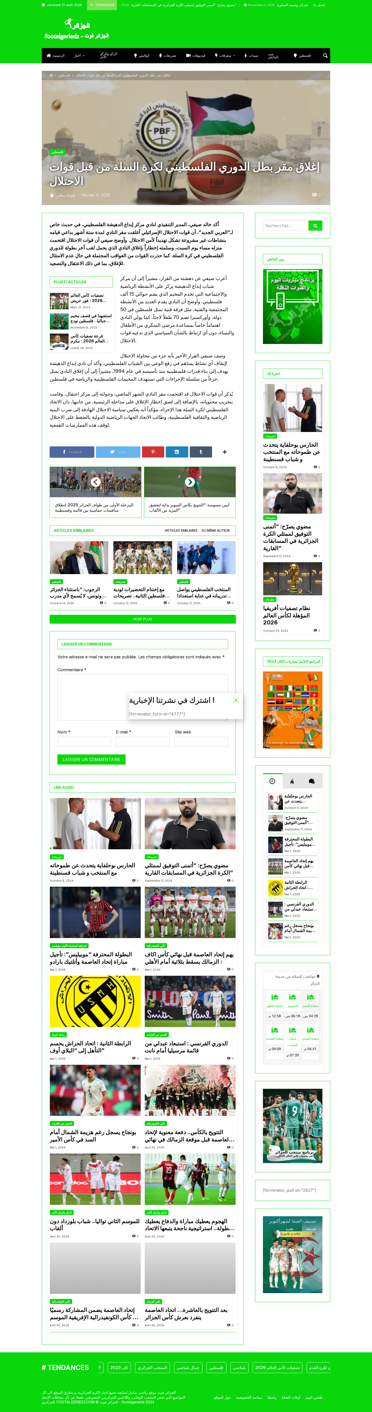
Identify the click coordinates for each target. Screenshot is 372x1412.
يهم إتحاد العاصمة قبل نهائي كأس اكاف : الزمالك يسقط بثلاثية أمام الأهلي (189, 958)
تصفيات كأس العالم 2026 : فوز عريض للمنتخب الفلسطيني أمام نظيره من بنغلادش (91, 298)
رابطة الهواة (58, 1034)
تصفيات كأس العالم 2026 (247, 1367)
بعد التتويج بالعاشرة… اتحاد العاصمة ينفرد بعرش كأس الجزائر (186, 1313)
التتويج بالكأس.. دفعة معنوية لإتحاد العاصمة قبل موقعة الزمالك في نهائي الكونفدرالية (187, 1136)
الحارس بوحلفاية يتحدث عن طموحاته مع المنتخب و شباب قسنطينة (92, 869)
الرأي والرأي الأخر (62, 1212)
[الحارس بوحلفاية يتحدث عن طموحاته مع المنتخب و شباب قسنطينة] (95, 823)
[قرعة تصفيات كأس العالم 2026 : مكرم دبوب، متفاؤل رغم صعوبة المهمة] (59, 342)
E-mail (123, 731)
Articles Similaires (181, 530)
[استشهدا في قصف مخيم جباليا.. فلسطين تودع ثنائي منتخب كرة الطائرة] (59, 321)
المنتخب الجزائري (122, 1367)
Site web (183, 731)
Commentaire (72, 669)
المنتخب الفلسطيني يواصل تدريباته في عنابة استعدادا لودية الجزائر (204, 592)
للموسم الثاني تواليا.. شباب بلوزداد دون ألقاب (95, 1225)
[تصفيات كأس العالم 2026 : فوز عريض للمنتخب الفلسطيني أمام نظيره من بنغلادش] (59, 301)
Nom (63, 731)
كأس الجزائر (153, 1301)
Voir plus (142, 619)
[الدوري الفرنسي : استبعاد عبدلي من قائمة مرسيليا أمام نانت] (190, 1001)
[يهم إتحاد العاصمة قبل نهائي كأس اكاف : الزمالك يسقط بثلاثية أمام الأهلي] (190, 912)
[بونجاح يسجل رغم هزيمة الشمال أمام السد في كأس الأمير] (95, 1090)
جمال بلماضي (157, 1367)
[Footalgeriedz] (77, 29)
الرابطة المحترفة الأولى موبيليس (69, 945)
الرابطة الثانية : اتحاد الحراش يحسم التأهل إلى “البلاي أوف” (90, 1047)
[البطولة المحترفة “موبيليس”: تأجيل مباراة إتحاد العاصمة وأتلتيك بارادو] (95, 912)
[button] (236, 700)
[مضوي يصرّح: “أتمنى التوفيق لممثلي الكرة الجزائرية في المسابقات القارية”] (190, 823)
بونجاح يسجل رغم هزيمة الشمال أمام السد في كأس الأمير (93, 1136)
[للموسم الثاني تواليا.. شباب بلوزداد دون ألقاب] (95, 1179)
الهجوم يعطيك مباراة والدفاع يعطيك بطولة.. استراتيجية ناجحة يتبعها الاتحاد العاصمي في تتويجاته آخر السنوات (188, 1225)
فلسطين (64, 75)
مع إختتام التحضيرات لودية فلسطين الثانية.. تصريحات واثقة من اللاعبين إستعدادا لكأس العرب (139, 592)
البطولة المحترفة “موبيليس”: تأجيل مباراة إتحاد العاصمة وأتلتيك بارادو (91, 958)
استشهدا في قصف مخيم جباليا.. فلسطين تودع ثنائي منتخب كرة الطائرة (91, 318)
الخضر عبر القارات (157, 1034)
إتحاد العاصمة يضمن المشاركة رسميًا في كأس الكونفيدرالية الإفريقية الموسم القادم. (95, 1314)
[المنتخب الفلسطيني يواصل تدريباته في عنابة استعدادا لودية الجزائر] (206, 557)
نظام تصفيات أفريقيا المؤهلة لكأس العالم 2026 (286, 615)
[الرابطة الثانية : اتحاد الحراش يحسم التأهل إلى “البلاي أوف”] (95, 1001)
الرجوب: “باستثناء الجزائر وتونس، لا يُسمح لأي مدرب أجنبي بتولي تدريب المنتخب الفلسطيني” (77, 592)
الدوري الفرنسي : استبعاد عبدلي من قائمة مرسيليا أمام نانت (186, 1047)
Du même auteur (216, 530)
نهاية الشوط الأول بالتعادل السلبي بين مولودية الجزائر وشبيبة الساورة (275, 5)
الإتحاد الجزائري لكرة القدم (301, 1367)
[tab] (181, 531)
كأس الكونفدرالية (156, 945)
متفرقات (269, 599)
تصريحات (120, 581)
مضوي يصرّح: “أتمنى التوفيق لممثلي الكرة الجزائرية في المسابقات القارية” (133, 5)
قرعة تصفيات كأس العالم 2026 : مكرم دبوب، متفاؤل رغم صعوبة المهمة (88, 339)
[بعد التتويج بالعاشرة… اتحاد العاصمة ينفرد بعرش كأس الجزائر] (190, 1268)
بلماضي (209, 1367)
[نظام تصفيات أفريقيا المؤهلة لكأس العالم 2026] (292, 578)
